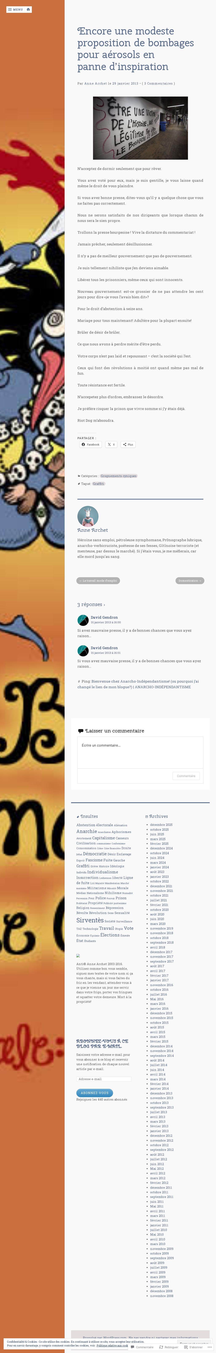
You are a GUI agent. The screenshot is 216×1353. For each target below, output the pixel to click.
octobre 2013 (159, 1103)
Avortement (83, 838)
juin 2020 (157, 919)
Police (100, 898)
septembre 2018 (162, 942)
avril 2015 (157, 1032)
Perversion (82, 898)
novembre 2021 (161, 891)
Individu (81, 872)
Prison (121, 898)
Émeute (125, 935)
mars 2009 (158, 1277)
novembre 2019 (161, 928)
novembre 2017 (161, 957)
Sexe (111, 913)
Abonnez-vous (95, 1093)
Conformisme (118, 843)
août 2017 (157, 966)
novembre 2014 (161, 1051)
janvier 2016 (159, 1009)
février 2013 (159, 1126)
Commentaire (186, 776)
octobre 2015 (159, 1023)
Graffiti (98, 484)
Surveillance (124, 921)
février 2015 (159, 1041)
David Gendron (104, 617)
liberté (117, 878)
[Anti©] (78, 956)
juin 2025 (157, 834)
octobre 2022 (159, 881)
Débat (79, 854)
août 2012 (157, 1155)
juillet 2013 (158, 1112)
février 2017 (159, 976)
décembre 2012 (161, 1136)
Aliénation (120, 825)
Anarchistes (104, 832)
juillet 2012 (158, 1159)
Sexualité (122, 913)
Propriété (95, 903)
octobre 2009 (159, 1253)
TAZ (79, 928)
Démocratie (95, 854)
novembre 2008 (161, 1296)
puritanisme (120, 903)
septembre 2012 (162, 1150)
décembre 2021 (161, 886)
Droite (126, 848)
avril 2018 (157, 947)
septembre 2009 (162, 1258)
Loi (92, 883)
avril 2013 (157, 1117)
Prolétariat (81, 903)
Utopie (119, 928)
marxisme (81, 888)
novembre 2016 (161, 985)
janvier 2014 (159, 1088)
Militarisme (96, 888)
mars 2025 (158, 839)
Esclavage (124, 854)
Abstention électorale (94, 825)
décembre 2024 (161, 848)
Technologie (90, 928)
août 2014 (157, 1060)
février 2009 (159, 1282)
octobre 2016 (159, 990)
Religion (82, 908)
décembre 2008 (161, 1291)
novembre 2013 (161, 1098)
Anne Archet (95, 83)
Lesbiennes (105, 878)
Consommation (86, 848)
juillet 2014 (158, 1065)
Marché (125, 883)
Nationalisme (95, 893)
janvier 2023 (159, 877)
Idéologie (117, 866)
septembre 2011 (161, 1197)
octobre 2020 (159, 910)
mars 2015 (157, 1037)
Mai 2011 (156, 1206)
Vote (129, 928)
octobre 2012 (159, 1145)
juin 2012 (157, 1164)
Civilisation (86, 843)
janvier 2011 (159, 1225)
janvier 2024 (159, 867)
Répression (115, 908)
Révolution (98, 913)
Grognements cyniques (118, 476)
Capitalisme (103, 837)
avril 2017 (157, 971)
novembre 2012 (161, 1140)
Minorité (111, 888)
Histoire (104, 866)
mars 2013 (157, 1122)
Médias (81, 893)
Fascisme (94, 860)
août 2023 (157, 872)
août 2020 (157, 914)
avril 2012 (157, 1173)
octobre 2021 (159, 895)
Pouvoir (111, 898)
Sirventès (90, 920)
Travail (106, 928)
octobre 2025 (159, 830)
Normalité (127, 893)
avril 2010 (157, 1239)
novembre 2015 (161, 1018)
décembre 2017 (161, 952)
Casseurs (122, 838)
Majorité (99, 883)
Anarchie (86, 831)
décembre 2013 (161, 1093)
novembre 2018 (161, 933)
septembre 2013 (162, 1107)
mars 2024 (158, 863)
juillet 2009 (158, 1267)
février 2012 (159, 1183)
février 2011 (159, 1220)
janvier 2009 (159, 1286)
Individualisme (102, 871)
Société (110, 921)
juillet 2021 (158, 900)
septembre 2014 (162, 1056)
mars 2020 (158, 924)
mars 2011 (157, 1216)
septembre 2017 (162, 961)
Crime (100, 848)
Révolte (82, 913)
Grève (94, 866)
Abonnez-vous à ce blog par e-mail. (102, 1044)
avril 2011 (157, 1211)
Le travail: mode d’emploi (100, 580)
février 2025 (159, 844)
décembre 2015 (161, 1013)
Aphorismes (121, 832)
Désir (112, 854)
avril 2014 (157, 1074)
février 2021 (159, 905)
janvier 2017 (159, 980)
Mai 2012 (157, 1169)
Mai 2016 (157, 999)
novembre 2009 (161, 1249)
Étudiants (90, 941)
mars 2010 (157, 1244)
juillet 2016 (158, 994)
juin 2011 (157, 1202)
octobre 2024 (159, 853)
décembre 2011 (161, 1188)
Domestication (188, 580)
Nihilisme (113, 893)
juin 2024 (157, 858)
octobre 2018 (159, 938)
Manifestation (112, 883)
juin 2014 (157, 1070)
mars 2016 (157, 1004)
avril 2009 (157, 1272)
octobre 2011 (159, 1192)
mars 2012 (157, 1178)
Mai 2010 (157, 1234)
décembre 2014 (161, 1046)
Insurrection (87, 877)
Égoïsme (95, 935)
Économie (82, 935)
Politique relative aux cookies (114, 1345)
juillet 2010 (158, 1230)
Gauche (119, 860)
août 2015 (157, 1027)
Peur (91, 898)
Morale (122, 888)
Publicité (108, 903)
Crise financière (112, 848)
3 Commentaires (158, 83)
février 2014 (159, 1084)
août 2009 (157, 1263)
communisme (104, 843)
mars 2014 (158, 1079)
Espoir (80, 860)
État (79, 940)
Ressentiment (97, 908)
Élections (110, 935)
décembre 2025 (161, 825)
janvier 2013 (159, 1131)
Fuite (107, 860)
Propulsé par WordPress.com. (105, 1338)
